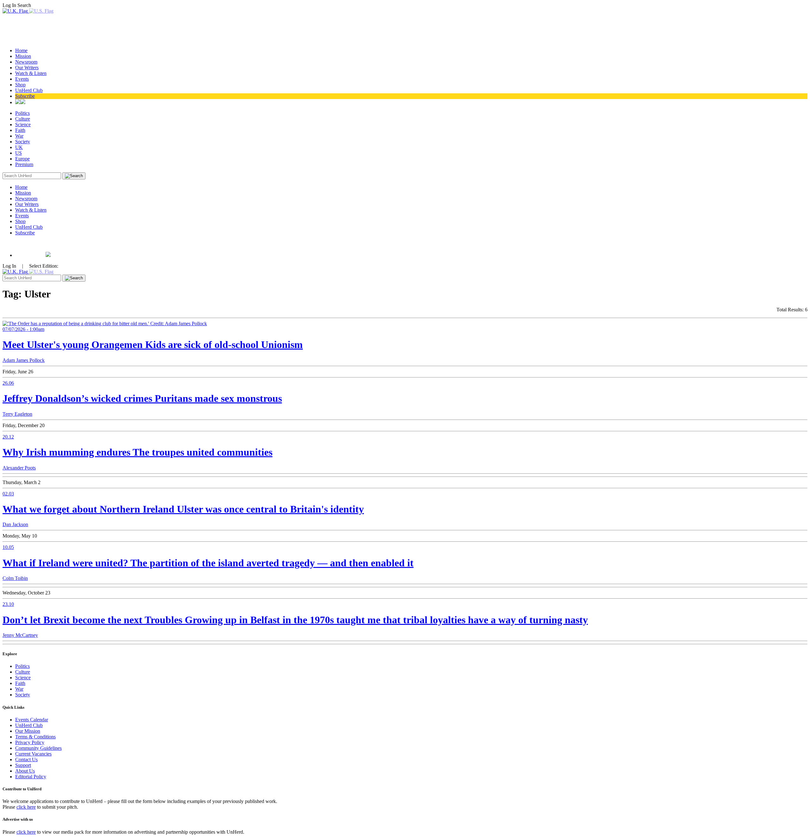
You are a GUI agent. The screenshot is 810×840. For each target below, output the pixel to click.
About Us (25, 771)
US (18, 153)
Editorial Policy (30, 776)
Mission (23, 56)
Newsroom (26, 62)
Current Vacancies (33, 753)
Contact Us (26, 759)
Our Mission (27, 731)
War (19, 136)
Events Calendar (31, 719)
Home (21, 50)
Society (22, 141)
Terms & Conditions (35, 736)
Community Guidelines (38, 748)
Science (23, 124)
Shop (20, 84)
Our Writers (27, 67)
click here (26, 807)
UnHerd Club (29, 90)
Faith (20, 130)
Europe (22, 158)
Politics (22, 113)
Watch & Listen (31, 73)
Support (23, 765)
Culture (22, 118)
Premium (24, 164)
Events (22, 79)
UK (19, 147)
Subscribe (25, 96)
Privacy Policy (29, 742)
